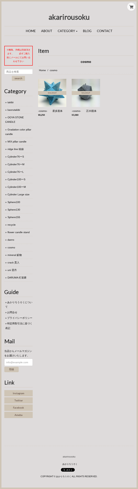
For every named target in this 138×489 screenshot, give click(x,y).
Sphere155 (14, 217)
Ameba (18, 414)
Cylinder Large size (18, 194)
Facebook (18, 407)
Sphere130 (14, 209)
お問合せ (12, 312)
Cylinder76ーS (16, 156)
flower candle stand (19, 232)
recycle (12, 224)
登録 (11, 369)
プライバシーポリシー (19, 317)
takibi (10, 102)
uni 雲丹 (12, 270)
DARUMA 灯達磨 (17, 277)
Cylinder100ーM (17, 186)
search (18, 78)
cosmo (11, 247)
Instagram (18, 393)
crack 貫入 (13, 262)
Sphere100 (14, 202)
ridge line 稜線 (16, 149)
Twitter (18, 400)
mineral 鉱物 (15, 255)
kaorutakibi (14, 109)
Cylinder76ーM (16, 164)
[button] (67, 31)
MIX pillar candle (17, 141)
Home (42, 70)
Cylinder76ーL (16, 171)
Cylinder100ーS (16, 179)
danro (11, 239)
